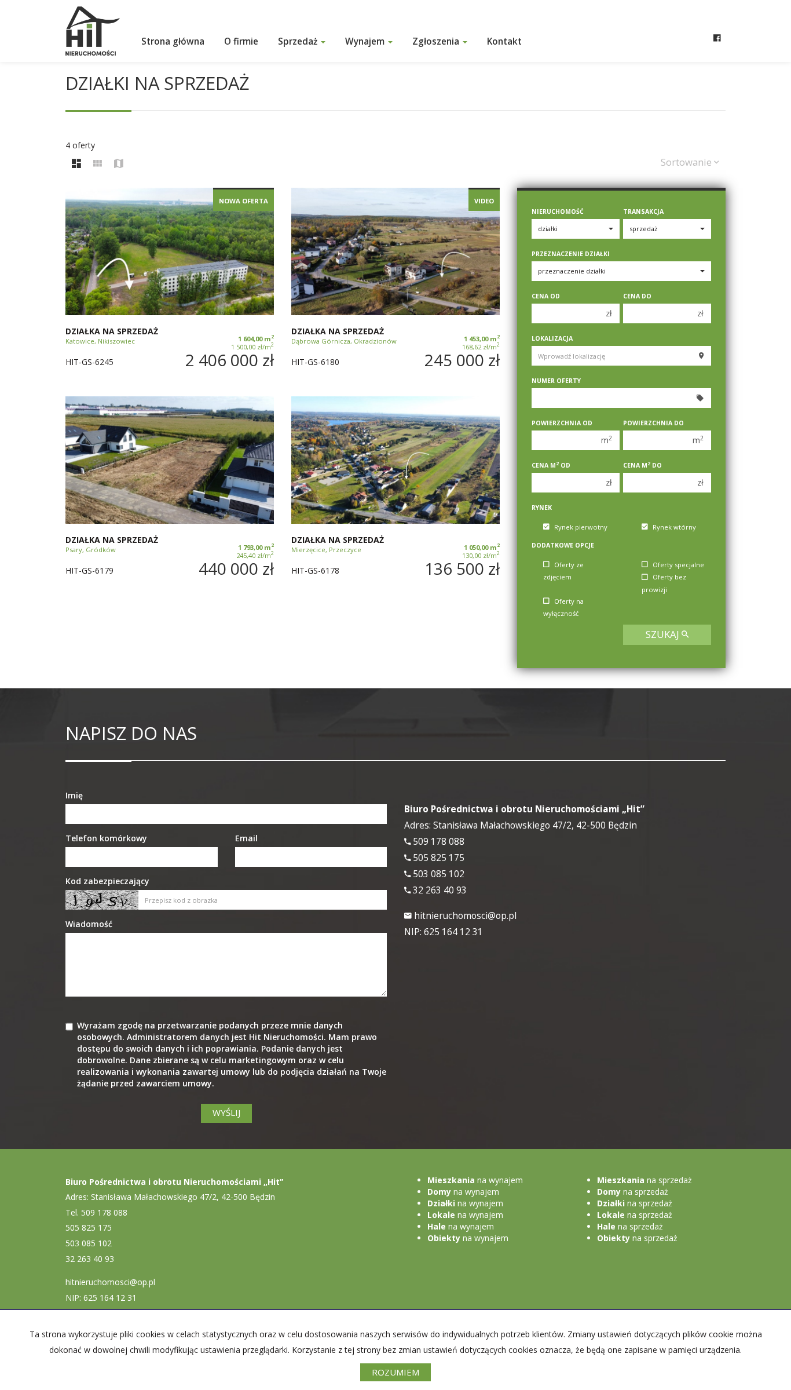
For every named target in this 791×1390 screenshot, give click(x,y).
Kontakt (504, 41)
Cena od (546, 296)
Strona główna (172, 41)
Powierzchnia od (562, 423)
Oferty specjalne (678, 564)
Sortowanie (687, 162)
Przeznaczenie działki (571, 254)
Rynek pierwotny (580, 527)
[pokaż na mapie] (119, 164)
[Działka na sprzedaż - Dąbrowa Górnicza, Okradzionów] (395, 286)
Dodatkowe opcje (563, 545)
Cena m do (642, 465)
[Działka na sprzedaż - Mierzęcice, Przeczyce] (395, 494)
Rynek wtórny (674, 527)
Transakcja (643, 211)
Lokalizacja (552, 338)
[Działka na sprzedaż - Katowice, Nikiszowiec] (169, 286)
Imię (74, 795)
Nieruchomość (558, 211)
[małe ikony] (97, 164)
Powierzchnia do (653, 423)
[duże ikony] (76, 164)
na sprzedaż (644, 1179)
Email (246, 838)
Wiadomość (88, 923)
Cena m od (551, 465)
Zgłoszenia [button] (437, 41)
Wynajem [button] (366, 41)
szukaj (664, 634)
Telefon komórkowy (106, 838)
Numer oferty (556, 381)
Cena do (637, 296)
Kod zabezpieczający (107, 880)
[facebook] (717, 26)
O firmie (241, 41)
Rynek (542, 508)
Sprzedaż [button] (299, 41)
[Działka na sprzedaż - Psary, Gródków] (169, 494)
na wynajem (475, 1179)
